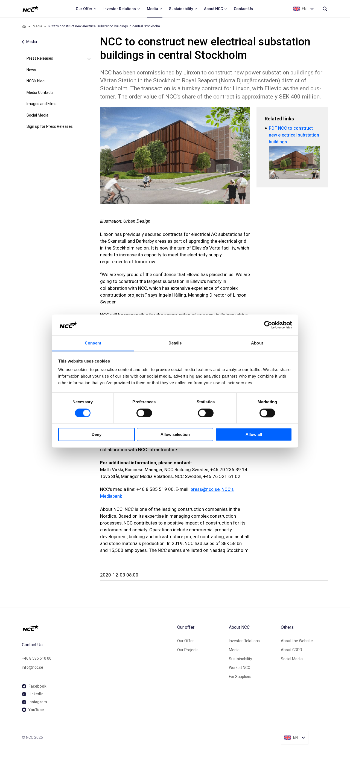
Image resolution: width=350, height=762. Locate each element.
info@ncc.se (32, 667)
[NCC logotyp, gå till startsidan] (97, 628)
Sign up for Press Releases (50, 126)
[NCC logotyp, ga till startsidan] (30, 8)
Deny (96, 434)
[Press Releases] (89, 58)
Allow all (254, 434)
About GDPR (291, 650)
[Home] (24, 26)
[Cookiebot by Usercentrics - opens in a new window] (268, 325)
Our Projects (188, 650)
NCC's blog (36, 81)
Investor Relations (244, 641)
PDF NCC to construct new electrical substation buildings (294, 135)
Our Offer (185, 641)
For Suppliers (240, 676)
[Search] (325, 9)
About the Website (297, 641)
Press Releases (40, 58)
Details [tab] (175, 343)
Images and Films (42, 104)
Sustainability (240, 659)
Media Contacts (40, 92)
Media (37, 26)
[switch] (144, 412)
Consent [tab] (93, 343)
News (31, 70)
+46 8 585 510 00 (36, 658)
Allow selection (175, 434)
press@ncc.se (205, 489)
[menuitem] (86, 9)
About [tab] (257, 343)
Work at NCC (239, 667)
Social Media (37, 115)
